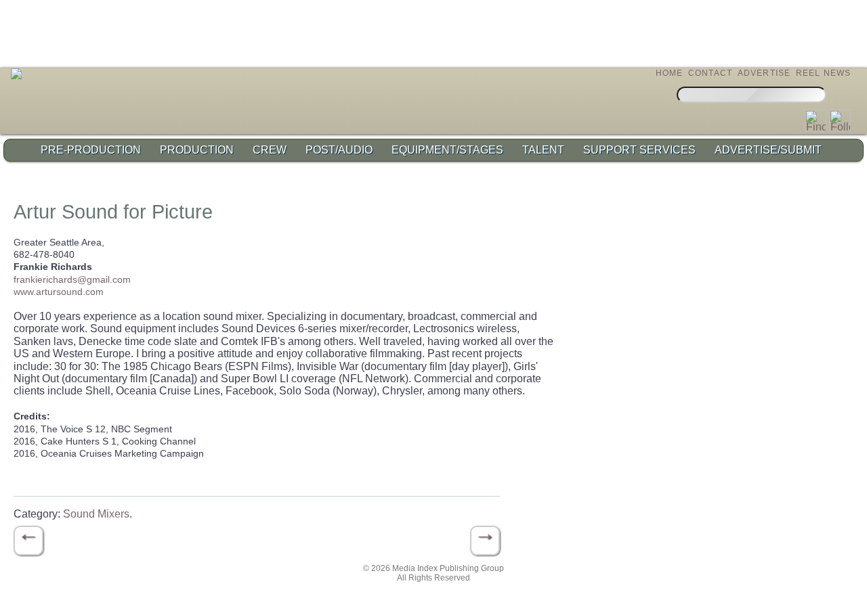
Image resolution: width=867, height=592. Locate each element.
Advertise (764, 73)
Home (669, 73)
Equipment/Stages (447, 150)
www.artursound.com (59, 291)
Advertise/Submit (768, 150)
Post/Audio (339, 150)
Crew (270, 150)
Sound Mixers (96, 514)
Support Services (639, 150)
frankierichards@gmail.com (72, 279)
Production (197, 150)
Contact (710, 73)
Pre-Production (91, 150)
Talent (543, 150)
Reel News (823, 73)
